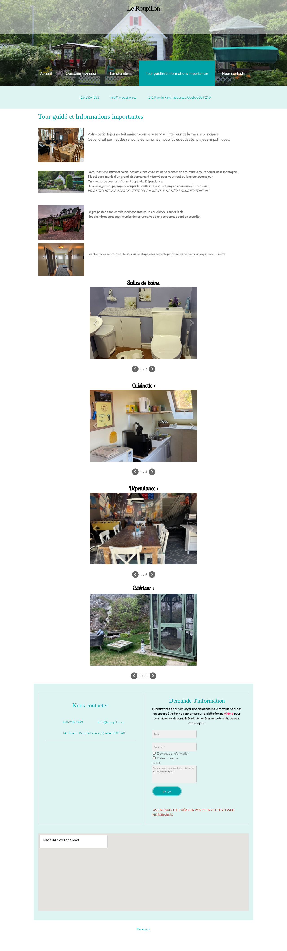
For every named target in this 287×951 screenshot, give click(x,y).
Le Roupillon (143, 8)
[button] (143, 324)
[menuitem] (46, 73)
